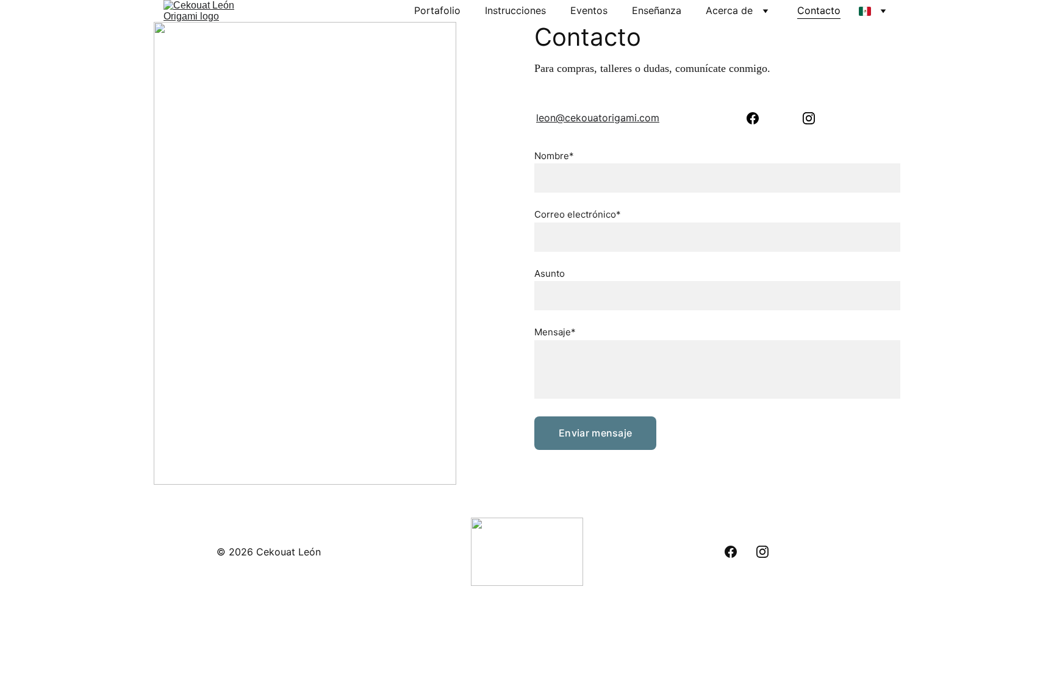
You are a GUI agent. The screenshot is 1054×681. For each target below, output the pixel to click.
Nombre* (554, 156)
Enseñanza (656, 10)
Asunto (549, 273)
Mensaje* (555, 332)
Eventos (589, 10)
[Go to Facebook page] (753, 118)
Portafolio (437, 10)
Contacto (819, 10)
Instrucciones (515, 10)
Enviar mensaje (595, 433)
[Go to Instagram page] (809, 118)
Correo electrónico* (577, 214)
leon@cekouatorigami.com (597, 118)
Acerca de (729, 10)
